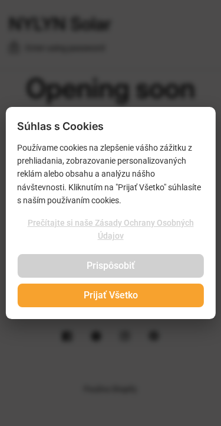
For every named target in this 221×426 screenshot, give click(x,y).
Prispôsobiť (111, 265)
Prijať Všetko (111, 295)
